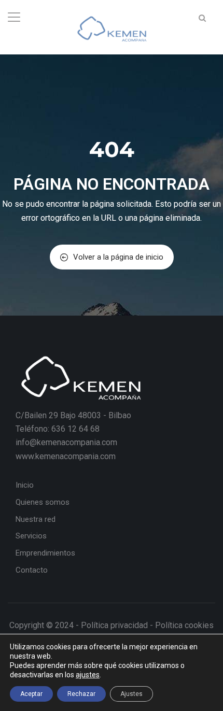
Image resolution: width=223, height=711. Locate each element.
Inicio (25, 485)
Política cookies (184, 625)
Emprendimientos (45, 553)
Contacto (32, 570)
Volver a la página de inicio (118, 257)
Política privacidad (114, 625)
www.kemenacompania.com (66, 456)
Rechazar (81, 694)
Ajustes (131, 694)
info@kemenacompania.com (66, 442)
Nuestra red (35, 519)
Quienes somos (42, 502)
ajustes (88, 675)
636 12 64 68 (75, 429)
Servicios (31, 536)
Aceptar (31, 694)
